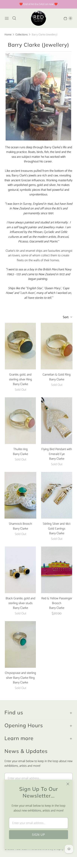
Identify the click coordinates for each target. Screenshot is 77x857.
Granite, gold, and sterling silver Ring (20, 377)
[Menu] (6, 18)
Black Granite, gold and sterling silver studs (20, 601)
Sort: (65, 317)
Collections (22, 35)
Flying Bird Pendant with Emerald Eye (56, 451)
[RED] (38, 18)
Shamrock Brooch (20, 524)
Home (7, 35)
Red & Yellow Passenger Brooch (56, 601)
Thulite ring (20, 449)
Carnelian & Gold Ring (57, 374)
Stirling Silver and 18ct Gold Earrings (56, 526)
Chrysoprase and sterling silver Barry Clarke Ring (20, 675)
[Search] (14, 18)
